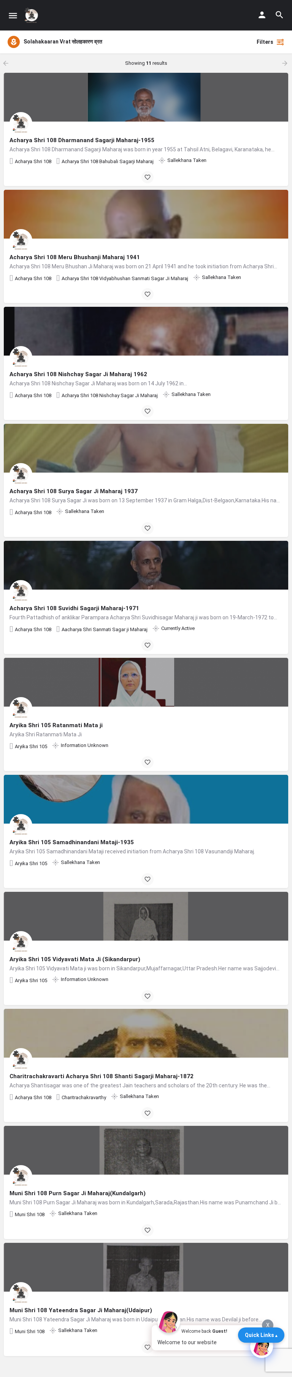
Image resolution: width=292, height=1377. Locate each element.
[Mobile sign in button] (262, 15)
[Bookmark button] (147, 177)
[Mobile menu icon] (13, 15)
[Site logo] (32, 15)
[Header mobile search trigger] (279, 15)
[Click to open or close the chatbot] (261, 1346)
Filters (265, 42)
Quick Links (259, 1335)
